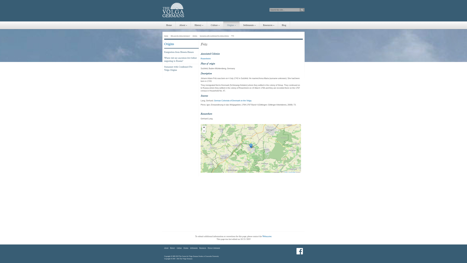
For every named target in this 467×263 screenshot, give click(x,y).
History (198, 25)
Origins (230, 25)
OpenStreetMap (292, 172)
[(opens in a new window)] (299, 253)
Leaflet (285, 172)
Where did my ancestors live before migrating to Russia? (180, 59)
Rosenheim (206, 59)
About (182, 25)
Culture (214, 25)
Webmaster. (267, 236)
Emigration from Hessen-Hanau (179, 52)
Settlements (248, 25)
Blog (284, 25)
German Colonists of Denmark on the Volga (232, 101)
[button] (250, 145)
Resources (268, 25)
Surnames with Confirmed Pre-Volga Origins (214, 36)
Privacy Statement (214, 248)
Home (169, 25)
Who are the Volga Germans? (180, 36)
